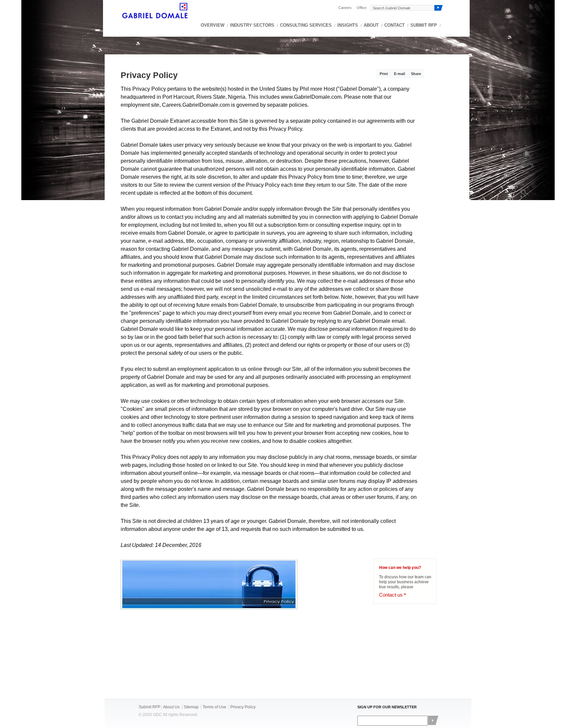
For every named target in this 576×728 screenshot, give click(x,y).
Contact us (391, 595)
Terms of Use (214, 707)
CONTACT (394, 25)
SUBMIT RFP (423, 25)
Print (384, 74)
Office (361, 8)
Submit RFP (149, 707)
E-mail (399, 74)
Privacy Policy (243, 707)
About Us (171, 707)
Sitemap (191, 707)
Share (416, 74)
